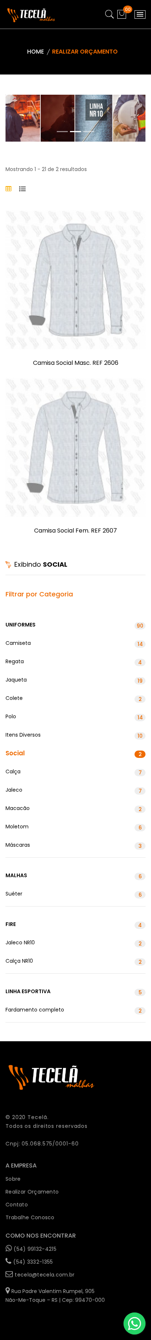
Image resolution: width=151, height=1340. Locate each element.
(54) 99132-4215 (35, 1249)
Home (35, 51)
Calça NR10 (73, 961)
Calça (73, 772)
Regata (73, 662)
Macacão (73, 809)
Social (73, 753)
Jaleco (73, 790)
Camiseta (74, 643)
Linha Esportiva (73, 992)
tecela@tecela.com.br (44, 1274)
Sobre (13, 1179)
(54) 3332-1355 (33, 1261)
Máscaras (73, 845)
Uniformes (74, 625)
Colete (73, 698)
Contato (16, 1204)
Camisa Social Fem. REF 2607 (75, 530)
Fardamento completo (73, 1010)
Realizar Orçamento (32, 1191)
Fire (73, 924)
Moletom (73, 827)
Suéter (73, 894)
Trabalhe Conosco (30, 1217)
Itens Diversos (74, 735)
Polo (74, 717)
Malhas (73, 876)
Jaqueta (74, 680)
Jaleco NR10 (73, 943)
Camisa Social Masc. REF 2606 (75, 363)
